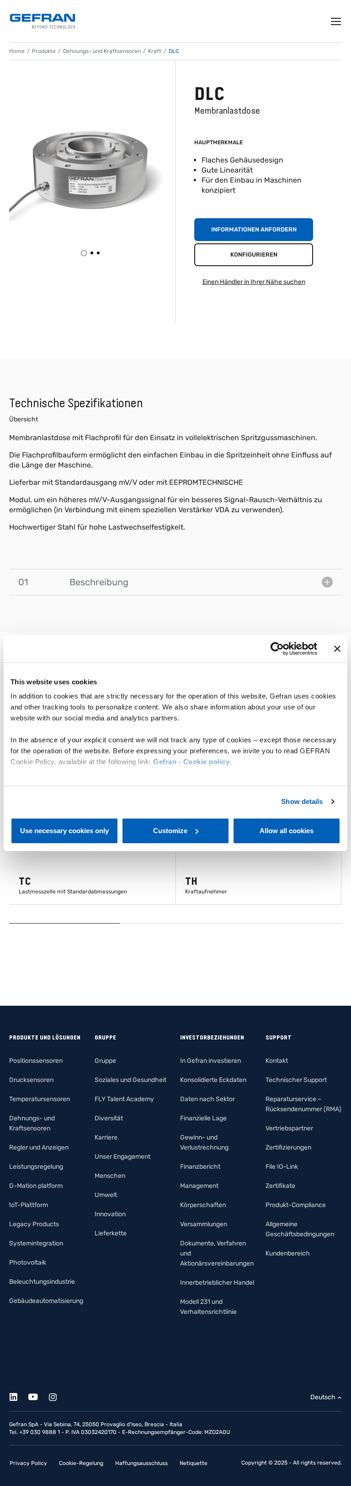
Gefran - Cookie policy (191, 762)
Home (17, 51)
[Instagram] (57, 1395)
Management (199, 1186)
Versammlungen (203, 1224)
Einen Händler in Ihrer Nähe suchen (253, 282)
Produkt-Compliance (296, 1205)
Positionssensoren (36, 1061)
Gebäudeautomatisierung (46, 1301)
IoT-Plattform (28, 1205)
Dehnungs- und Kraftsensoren (102, 51)
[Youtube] (38, 1395)
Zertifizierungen (288, 1147)
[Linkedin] (18, 1395)
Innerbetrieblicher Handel (217, 1282)
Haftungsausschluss (141, 1463)
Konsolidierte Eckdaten (213, 1080)
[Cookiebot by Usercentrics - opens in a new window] (277, 649)
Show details (302, 801)
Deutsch (322, 1397)
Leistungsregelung (36, 1167)
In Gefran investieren (210, 1061)
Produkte (44, 51)
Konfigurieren (253, 254)
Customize (170, 831)
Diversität (109, 1118)
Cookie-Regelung (81, 1463)
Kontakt (277, 1061)
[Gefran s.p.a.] (42, 21)
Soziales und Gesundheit (130, 1080)
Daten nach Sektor (207, 1099)
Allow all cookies (287, 831)
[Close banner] (337, 649)
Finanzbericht (200, 1167)
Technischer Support (296, 1080)
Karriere (106, 1137)
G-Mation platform (36, 1186)
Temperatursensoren (39, 1099)
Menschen (110, 1176)
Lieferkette (111, 1233)
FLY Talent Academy (124, 1099)
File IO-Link (282, 1167)
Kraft (154, 51)
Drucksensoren (31, 1080)
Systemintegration (36, 1243)
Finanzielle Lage (203, 1118)
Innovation (110, 1214)
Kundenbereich (288, 1253)
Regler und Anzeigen (39, 1147)
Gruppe (105, 1061)
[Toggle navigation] (336, 21)
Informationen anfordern (254, 229)
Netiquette (193, 1463)
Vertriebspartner (289, 1128)
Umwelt (106, 1195)
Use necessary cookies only (64, 831)
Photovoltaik (27, 1262)
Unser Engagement (122, 1156)
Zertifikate (280, 1186)
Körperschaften (203, 1205)
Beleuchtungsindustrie (42, 1282)
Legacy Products (34, 1224)
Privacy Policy (28, 1463)
